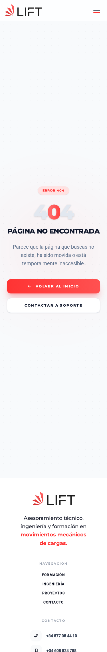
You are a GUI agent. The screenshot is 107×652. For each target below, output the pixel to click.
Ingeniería (53, 584)
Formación (53, 575)
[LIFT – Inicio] (23, 10)
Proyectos (53, 593)
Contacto (53, 602)
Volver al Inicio (57, 286)
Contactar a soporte (54, 305)
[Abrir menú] (96, 10)
